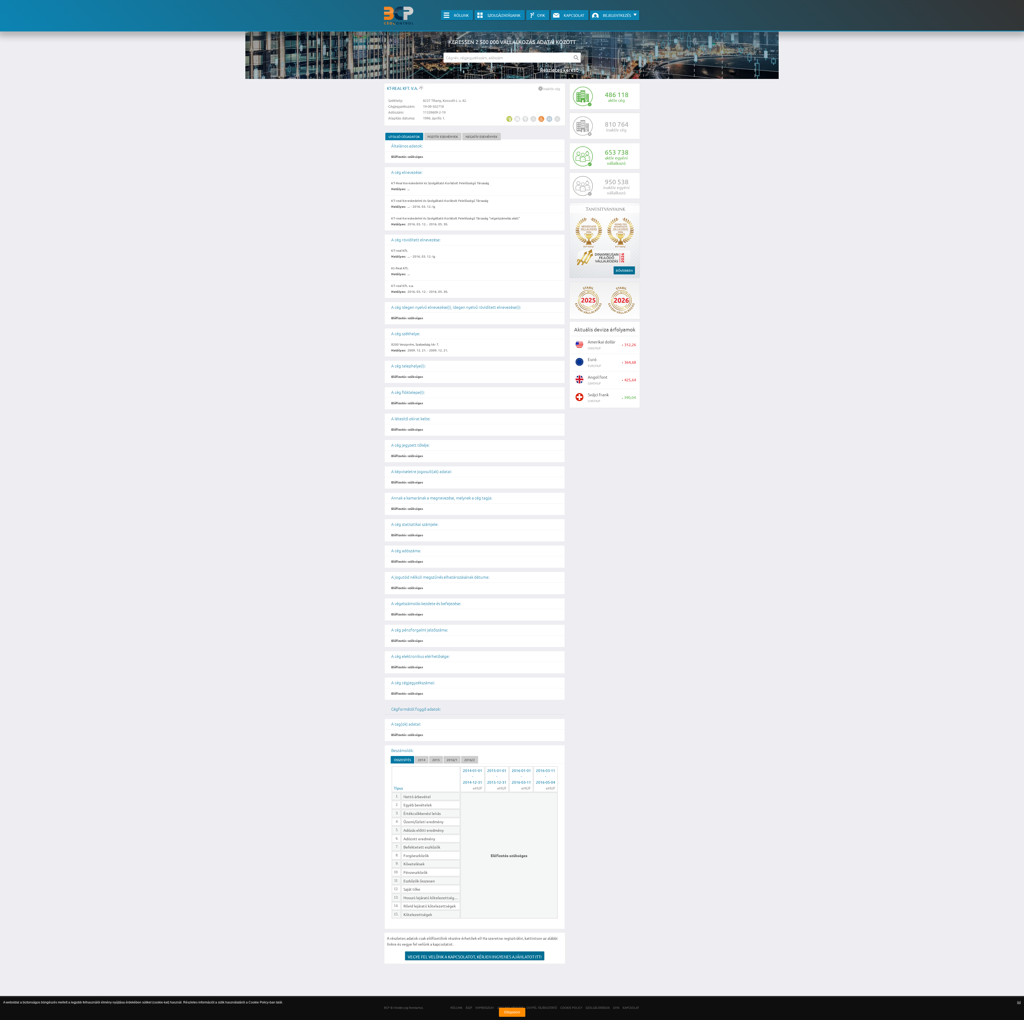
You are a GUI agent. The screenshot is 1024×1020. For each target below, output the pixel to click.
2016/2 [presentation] (469, 760)
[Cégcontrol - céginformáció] (398, 16)
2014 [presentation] (421, 760)
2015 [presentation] (436, 760)
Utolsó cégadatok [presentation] (404, 136)
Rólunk (461, 15)
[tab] (404, 136)
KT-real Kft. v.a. (403, 88)
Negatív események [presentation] (482, 136)
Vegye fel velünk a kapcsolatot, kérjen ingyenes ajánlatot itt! (475, 956)
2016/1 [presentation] (452, 760)
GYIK (541, 15)
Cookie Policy (259, 1002)
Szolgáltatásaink (504, 15)
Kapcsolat (574, 15)
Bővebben (624, 270)
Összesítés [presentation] (402, 760)
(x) (1019, 1002)
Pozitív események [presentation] (442, 136)
